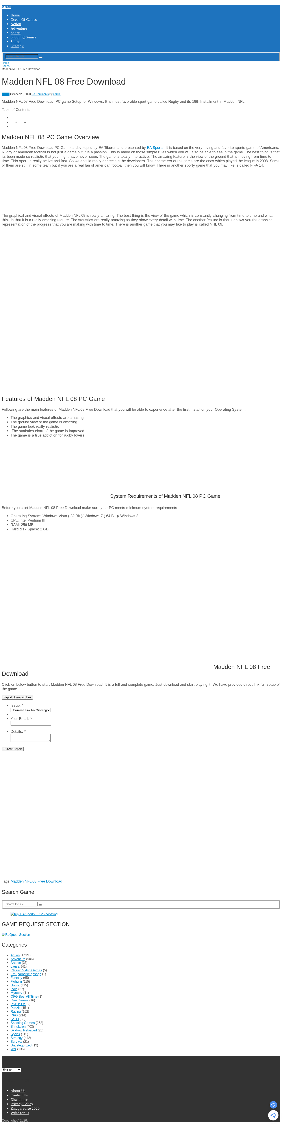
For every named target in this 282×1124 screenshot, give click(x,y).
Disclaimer (19, 1099)
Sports (15, 33)
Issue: (17, 705)
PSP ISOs (18, 1004)
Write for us (20, 1113)
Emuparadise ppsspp (26, 974)
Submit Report (13, 749)
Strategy (17, 46)
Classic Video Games (26, 970)
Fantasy (16, 978)
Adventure (19, 28)
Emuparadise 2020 (25, 1108)
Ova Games (19, 1000)
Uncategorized (21, 1045)
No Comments (40, 94)
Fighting (16, 981)
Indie (14, 989)
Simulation (18, 1026)
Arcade (16, 963)
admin (57, 94)
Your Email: (21, 719)
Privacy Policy (22, 1104)
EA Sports (155, 148)
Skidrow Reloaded (24, 1030)
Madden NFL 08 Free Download (36, 881)
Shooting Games (23, 37)
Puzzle (15, 1008)
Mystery (16, 993)
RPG (14, 1015)
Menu (6, 7)
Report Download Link (17, 697)
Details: (18, 731)
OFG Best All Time (24, 996)
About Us (18, 1091)
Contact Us (19, 1095)
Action (16, 24)
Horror (15, 985)
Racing (16, 1011)
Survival (16, 1041)
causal (15, 966)
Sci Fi (15, 1019)
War (13, 1049)
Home (15, 15)
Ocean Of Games (24, 19)
